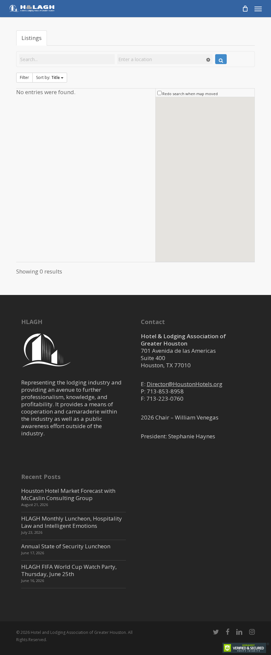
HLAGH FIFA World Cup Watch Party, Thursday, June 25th (69, 570)
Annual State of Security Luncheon (65, 546)
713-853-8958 (165, 391)
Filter (24, 77)
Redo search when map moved (190, 93)
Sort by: (48, 77)
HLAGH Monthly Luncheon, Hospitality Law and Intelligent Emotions (71, 522)
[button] (258, 8)
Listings (31, 38)
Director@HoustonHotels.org (184, 384)
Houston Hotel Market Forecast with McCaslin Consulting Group (68, 494)
